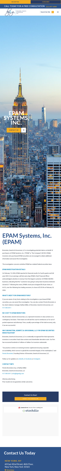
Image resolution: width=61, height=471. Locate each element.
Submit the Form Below (30, 398)
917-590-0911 (6, 308)
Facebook (28, 359)
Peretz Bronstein (7, 353)
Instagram (37, 359)
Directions (10, 470)
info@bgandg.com (18, 373)
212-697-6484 (51, 6)
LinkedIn (21, 359)
